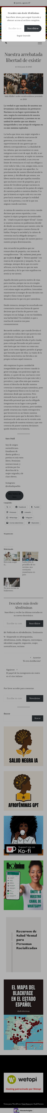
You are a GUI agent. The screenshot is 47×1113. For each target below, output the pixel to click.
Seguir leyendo (23, 36)
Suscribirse (32, 28)
